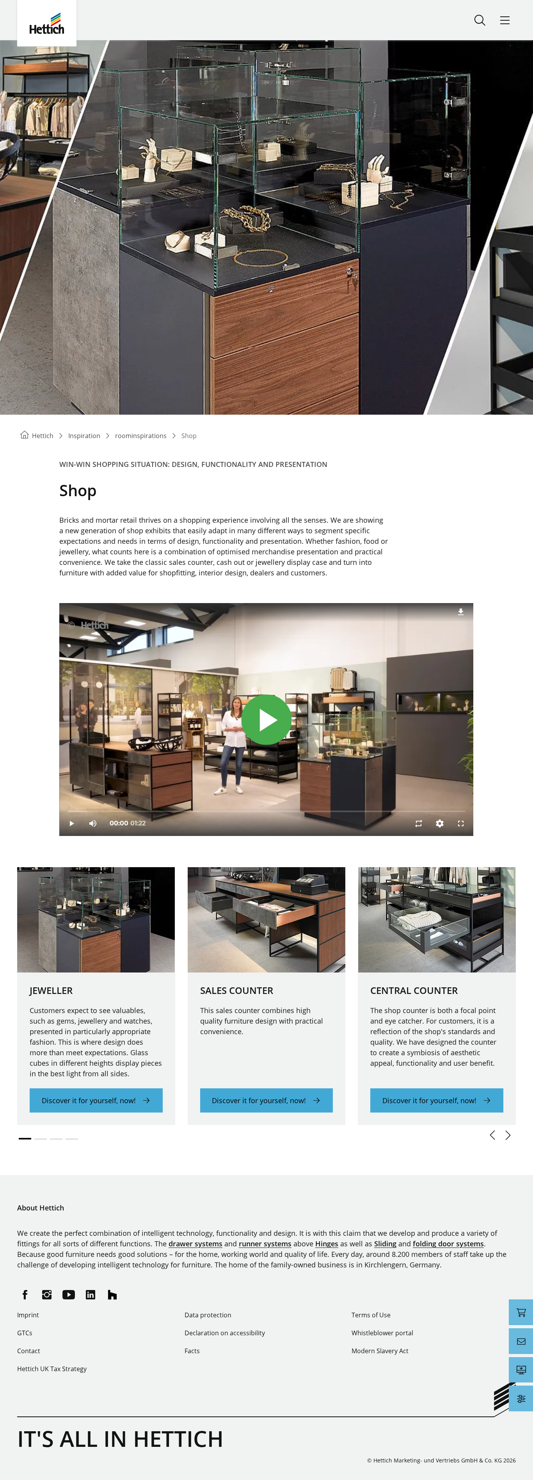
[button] (492, 1135)
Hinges (326, 1243)
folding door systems (448, 1243)
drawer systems (195, 1243)
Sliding (385, 1243)
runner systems (265, 1243)
